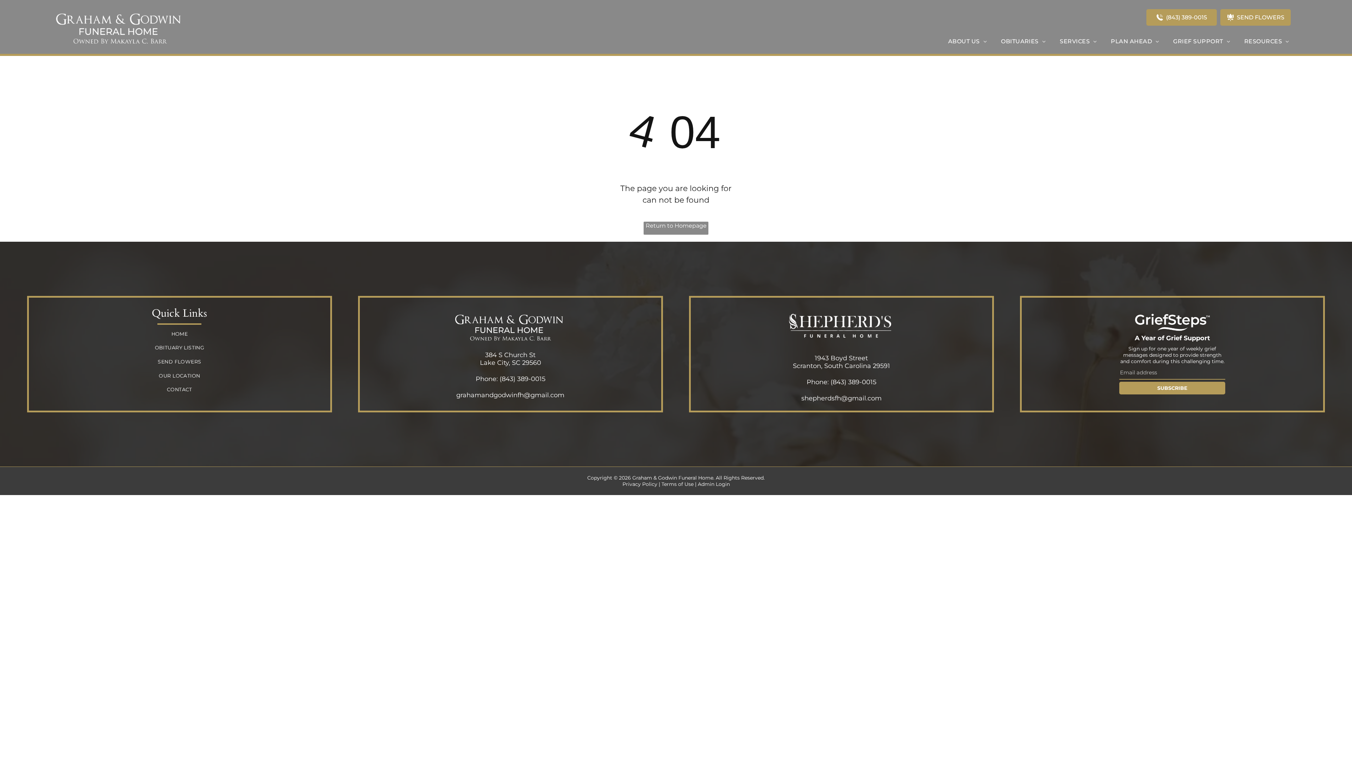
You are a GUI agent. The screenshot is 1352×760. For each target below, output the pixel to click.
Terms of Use (678, 484)
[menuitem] (967, 41)
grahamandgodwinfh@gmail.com (510, 395)
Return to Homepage (676, 225)
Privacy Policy (639, 484)
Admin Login (714, 484)
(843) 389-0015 (522, 379)
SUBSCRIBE (1172, 388)
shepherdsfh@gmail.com (841, 398)
